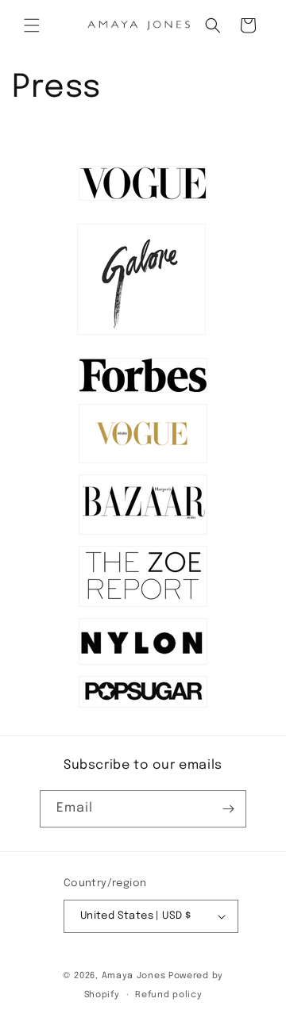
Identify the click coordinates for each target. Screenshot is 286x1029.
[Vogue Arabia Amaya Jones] (143, 463)
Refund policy (168, 995)
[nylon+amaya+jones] (143, 664)
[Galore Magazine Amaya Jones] (141, 334)
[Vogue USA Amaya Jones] (143, 200)
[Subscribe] (228, 808)
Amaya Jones (135, 976)
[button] (31, 25)
